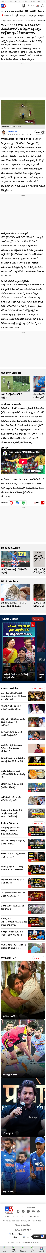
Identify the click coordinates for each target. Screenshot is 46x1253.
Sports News (18, 20)
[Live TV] (36, 5)
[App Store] (30, 1238)
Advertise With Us (32, 1217)
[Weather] (28, 5)
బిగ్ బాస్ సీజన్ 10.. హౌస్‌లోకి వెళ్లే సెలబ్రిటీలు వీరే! (16, 675)
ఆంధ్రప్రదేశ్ (33, 11)
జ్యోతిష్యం (32, 15)
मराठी (25, 1)
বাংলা (38, 1)
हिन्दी (10, 1)
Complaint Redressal (11, 1221)
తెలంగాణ (41, 11)
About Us (19, 1217)
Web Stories (8, 958)
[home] (2, 11)
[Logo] (3, 6)
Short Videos (10, 618)
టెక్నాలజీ (41, 15)
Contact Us (9, 1217)
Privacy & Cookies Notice (31, 1221)
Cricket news (29, 20)
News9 (3, 1)
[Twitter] (23, 1211)
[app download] (23, 5)
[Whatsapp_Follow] (23, 503)
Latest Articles (10, 688)
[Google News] (38, 1211)
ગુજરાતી (32, 1)
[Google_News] (17, 503)
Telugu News (6, 20)
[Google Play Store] (16, 1236)
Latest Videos (9, 823)
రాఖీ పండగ (7, 15)
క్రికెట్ (26, 11)
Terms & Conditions (23, 1225)
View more (37, 619)
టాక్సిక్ (16, 15)
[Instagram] (28, 1211)
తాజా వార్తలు (9, 11)
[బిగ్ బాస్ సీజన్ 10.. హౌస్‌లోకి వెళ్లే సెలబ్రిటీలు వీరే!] (18, 651)
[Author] (3, 133)
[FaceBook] (18, 1211)
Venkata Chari (12, 131)
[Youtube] (11, 503)
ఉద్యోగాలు (23, 15)
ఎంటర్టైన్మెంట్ (19, 11)
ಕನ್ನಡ (18, 1)
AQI (32, 6)
